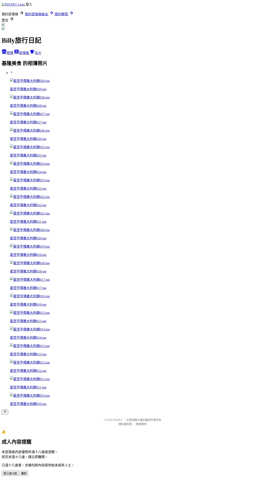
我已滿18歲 (10, 473)
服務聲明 (141, 424)
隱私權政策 (125, 424)
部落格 (24, 53)
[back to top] (5, 412)
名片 (38, 53)
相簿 (10, 53)
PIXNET (117, 419)
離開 (23, 473)
